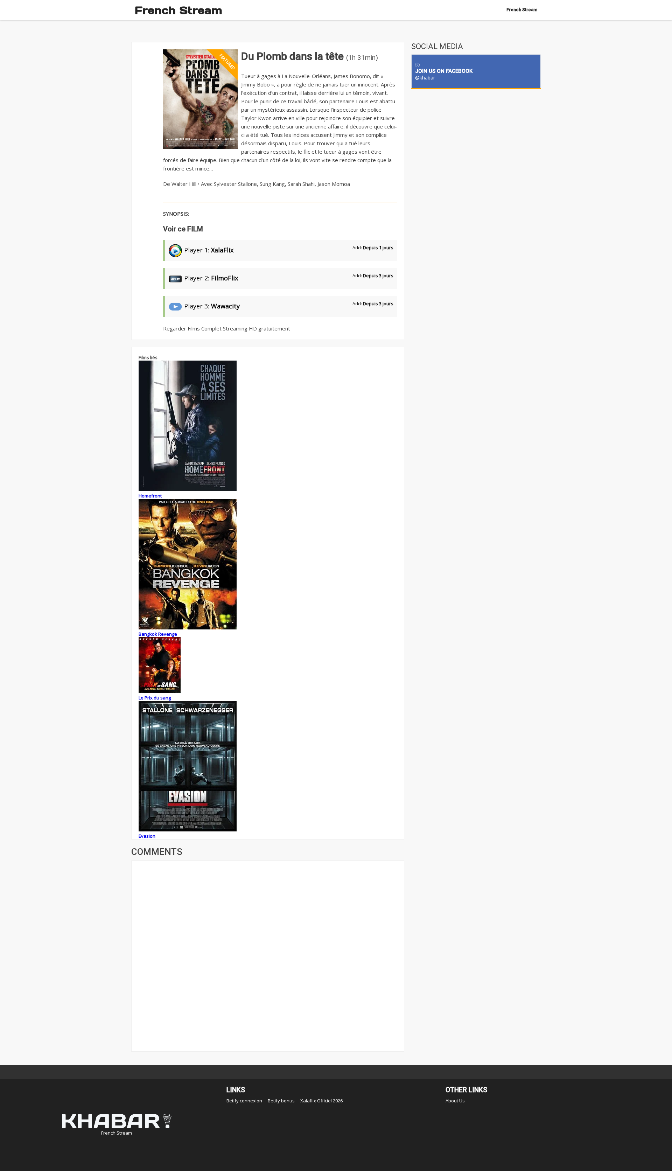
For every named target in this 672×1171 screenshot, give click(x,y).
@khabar (425, 77)
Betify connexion (244, 1100)
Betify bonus (281, 1100)
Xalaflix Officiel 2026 (321, 1100)
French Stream (178, 10)
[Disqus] (268, 955)
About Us (455, 1100)
